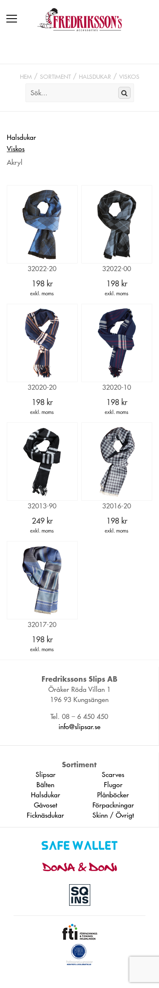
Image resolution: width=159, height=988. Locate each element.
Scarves (113, 774)
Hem (26, 76)
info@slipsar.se (79, 726)
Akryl (14, 162)
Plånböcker (113, 795)
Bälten (45, 784)
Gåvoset (45, 805)
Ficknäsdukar (45, 815)
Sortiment (55, 76)
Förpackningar (113, 805)
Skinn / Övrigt (113, 815)
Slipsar (46, 774)
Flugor (113, 784)
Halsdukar (95, 76)
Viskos (129, 76)
